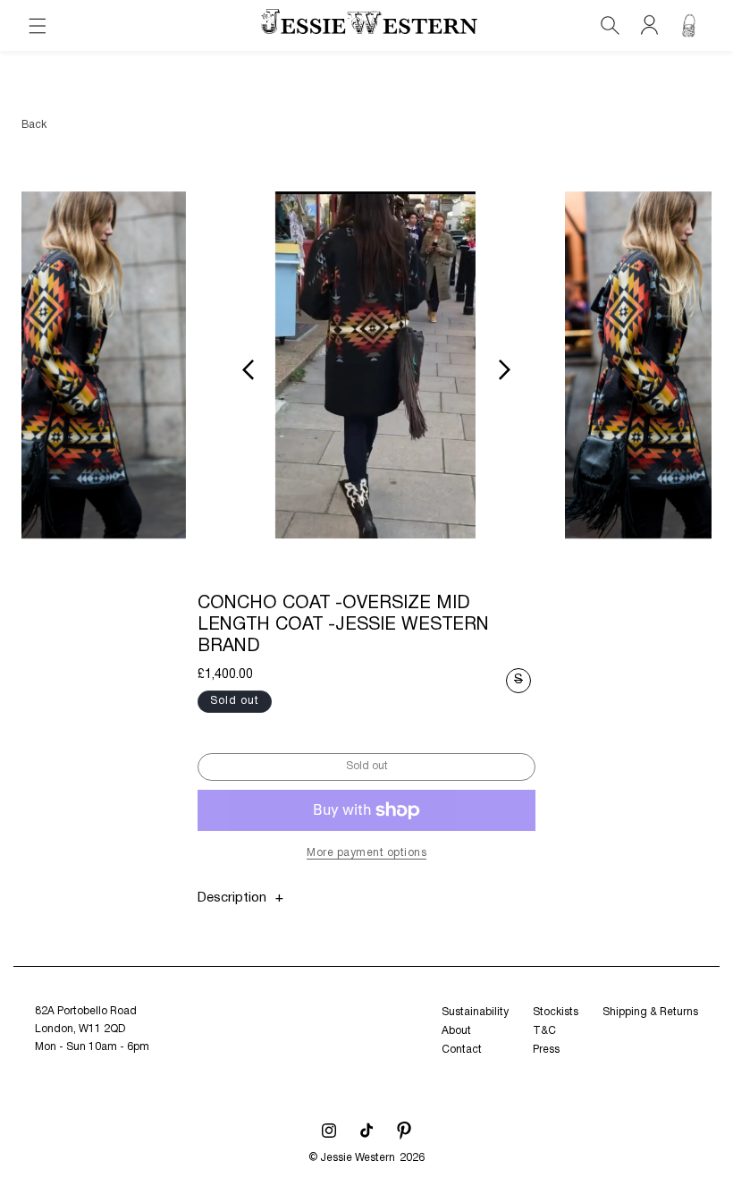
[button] (37, 26)
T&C (544, 1031)
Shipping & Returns (650, 1012)
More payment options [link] (366, 853)
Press (546, 1050)
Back (33, 125)
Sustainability (475, 1012)
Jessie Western (357, 1158)
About (456, 1031)
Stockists (555, 1012)
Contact (462, 1050)
